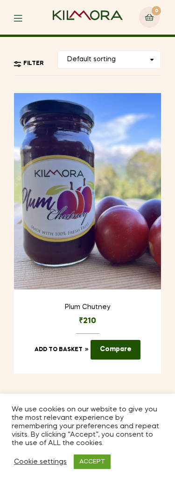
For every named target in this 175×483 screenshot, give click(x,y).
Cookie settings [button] (40, 462)
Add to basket (59, 350)
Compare (116, 349)
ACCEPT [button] (92, 462)
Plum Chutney (87, 307)
